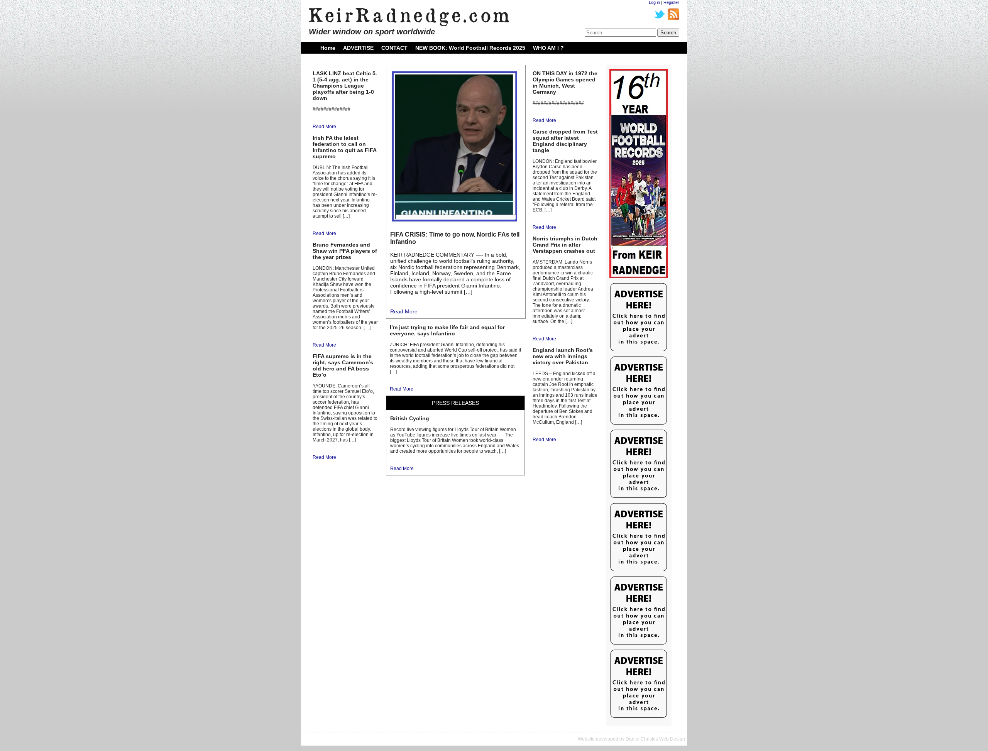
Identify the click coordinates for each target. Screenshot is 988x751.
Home (327, 48)
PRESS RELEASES (455, 403)
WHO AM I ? (548, 48)
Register (671, 2)
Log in (654, 2)
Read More (324, 126)
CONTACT (394, 48)
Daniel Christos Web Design (655, 739)
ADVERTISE (358, 48)
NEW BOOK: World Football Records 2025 (470, 48)
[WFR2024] (639, 174)
